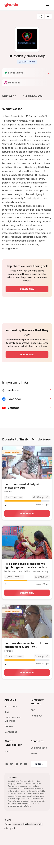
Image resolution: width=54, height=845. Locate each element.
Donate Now (27, 289)
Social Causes (39, 747)
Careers (8, 726)
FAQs (33, 710)
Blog (6, 712)
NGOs (34, 753)
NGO (7, 751)
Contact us (10, 732)
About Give (10, 706)
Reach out (36, 715)
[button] (27, 62)
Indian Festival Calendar (12, 719)
